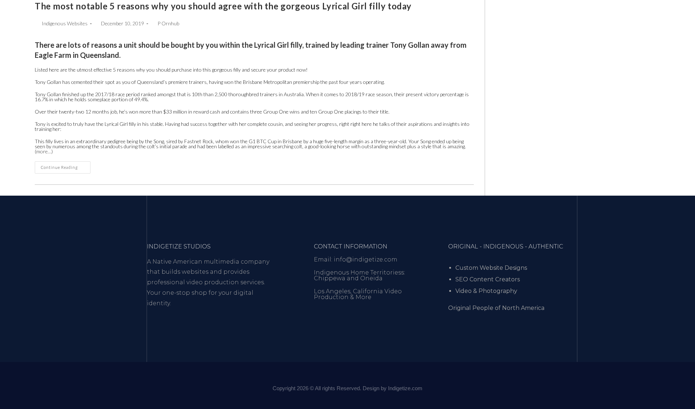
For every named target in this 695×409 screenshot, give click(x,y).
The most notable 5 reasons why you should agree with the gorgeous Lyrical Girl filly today (223, 6)
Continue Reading (65, 165)
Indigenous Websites (65, 23)
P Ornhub (168, 23)
